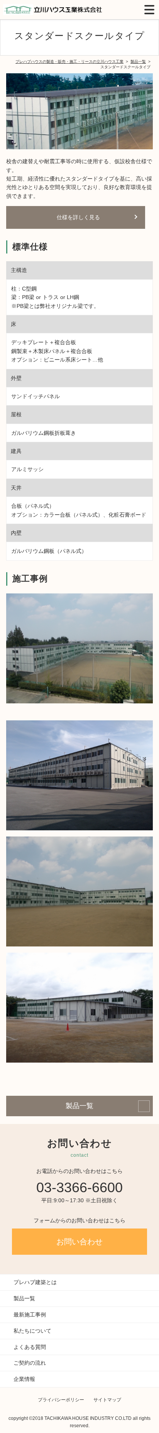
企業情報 (24, 1379)
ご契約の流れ (30, 1363)
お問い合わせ (79, 1241)
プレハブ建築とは (35, 1282)
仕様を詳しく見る (78, 217)
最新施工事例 (30, 1314)
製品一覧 (79, 1106)
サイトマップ (107, 1400)
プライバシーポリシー (61, 1400)
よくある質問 (30, 1347)
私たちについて (32, 1331)
